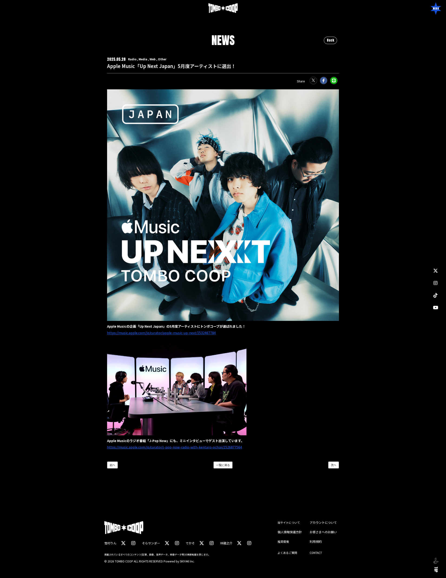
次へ (333, 465)
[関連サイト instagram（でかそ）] (212, 543)
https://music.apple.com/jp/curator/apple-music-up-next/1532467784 (161, 332)
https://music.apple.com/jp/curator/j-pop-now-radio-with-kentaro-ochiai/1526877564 (174, 447)
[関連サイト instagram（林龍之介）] (249, 543)
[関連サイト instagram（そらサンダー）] (177, 543)
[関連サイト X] (435, 270)
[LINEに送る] (333, 80)
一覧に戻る (223, 465)
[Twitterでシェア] (313, 80)
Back (330, 40)
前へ (112, 465)
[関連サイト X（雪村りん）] (123, 543)
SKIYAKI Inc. (187, 561)
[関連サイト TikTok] (435, 295)
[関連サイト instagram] (435, 283)
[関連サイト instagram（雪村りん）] (133, 543)
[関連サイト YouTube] (435, 307)
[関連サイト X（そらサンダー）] (167, 543)
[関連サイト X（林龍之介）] (239, 543)
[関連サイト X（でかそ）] (201, 543)
